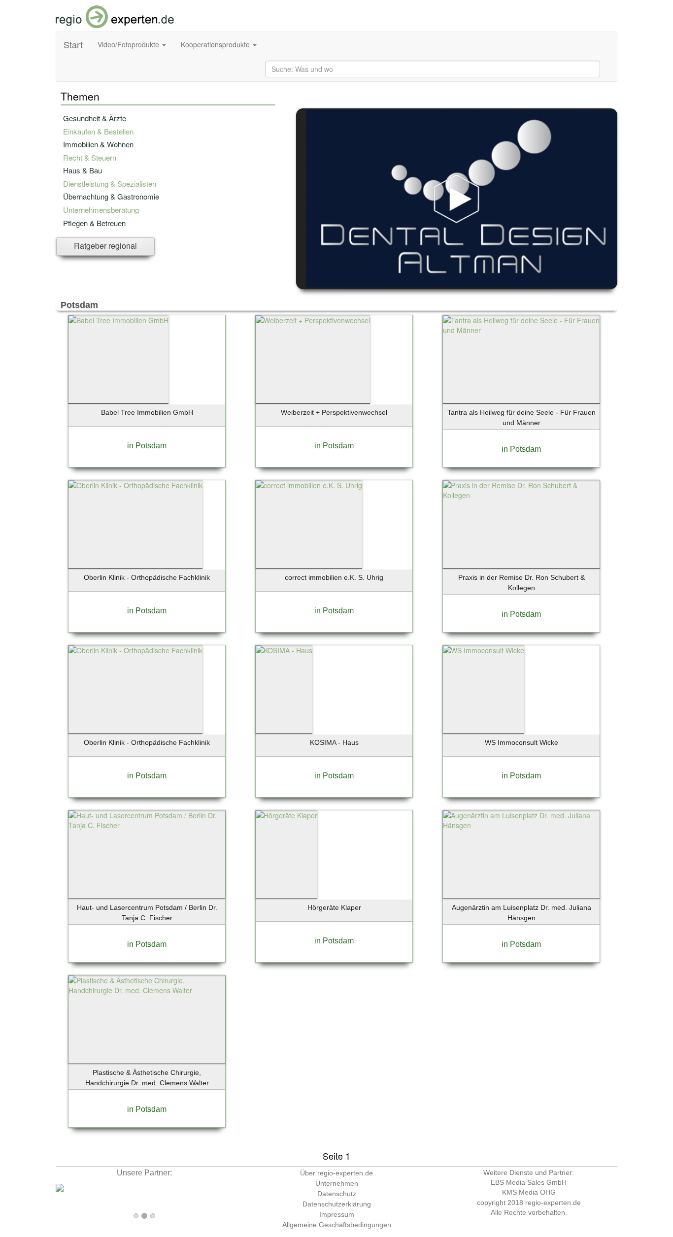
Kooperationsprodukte (216, 44)
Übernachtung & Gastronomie (111, 196)
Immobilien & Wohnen (98, 144)
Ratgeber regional (105, 245)
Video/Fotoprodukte (129, 44)
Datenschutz (336, 1194)
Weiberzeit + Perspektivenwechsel (334, 412)
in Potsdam (147, 445)
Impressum (336, 1214)
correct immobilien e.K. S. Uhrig (334, 577)
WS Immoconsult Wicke (521, 742)
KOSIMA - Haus (334, 742)
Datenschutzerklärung (337, 1204)
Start (73, 44)
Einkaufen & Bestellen (98, 131)
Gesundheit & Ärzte (94, 118)
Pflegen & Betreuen (94, 223)
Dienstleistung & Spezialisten (109, 183)
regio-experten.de (553, 1202)
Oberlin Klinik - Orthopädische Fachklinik (147, 577)
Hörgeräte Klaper (334, 907)
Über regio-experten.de (336, 1173)
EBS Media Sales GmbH (529, 1182)
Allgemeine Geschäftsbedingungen (336, 1225)
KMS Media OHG (529, 1192)
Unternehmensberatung (101, 209)
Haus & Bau (82, 170)
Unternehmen (336, 1183)
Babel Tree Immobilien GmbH (147, 412)
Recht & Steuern (89, 157)
